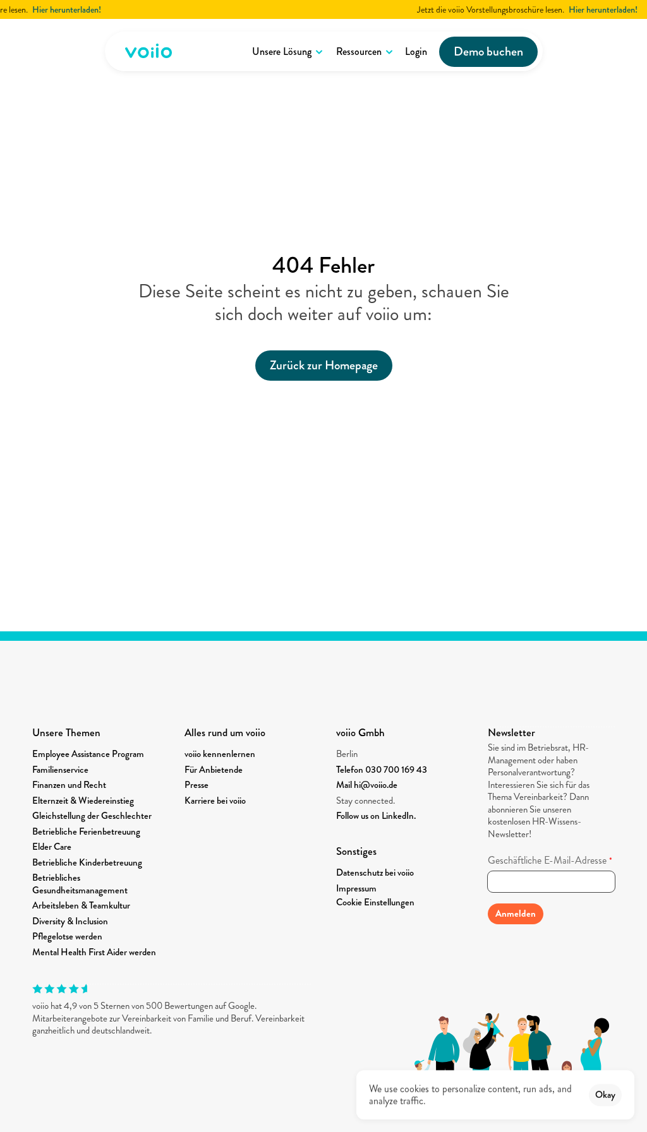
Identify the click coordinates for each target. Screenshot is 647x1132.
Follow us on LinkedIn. (376, 816)
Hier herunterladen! (56, 9)
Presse (196, 785)
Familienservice (60, 770)
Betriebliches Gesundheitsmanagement (80, 884)
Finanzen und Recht (69, 785)
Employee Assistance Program (88, 754)
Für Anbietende (213, 770)
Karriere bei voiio (215, 800)
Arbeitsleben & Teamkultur (81, 905)
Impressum (356, 888)
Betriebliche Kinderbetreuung (87, 862)
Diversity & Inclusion (70, 921)
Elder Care (51, 847)
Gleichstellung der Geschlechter (92, 816)
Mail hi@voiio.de (366, 785)
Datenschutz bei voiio (375, 872)
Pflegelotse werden (67, 936)
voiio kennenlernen (219, 754)
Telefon (350, 770)
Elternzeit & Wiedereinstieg (83, 800)
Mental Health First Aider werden (94, 952)
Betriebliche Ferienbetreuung (86, 831)
